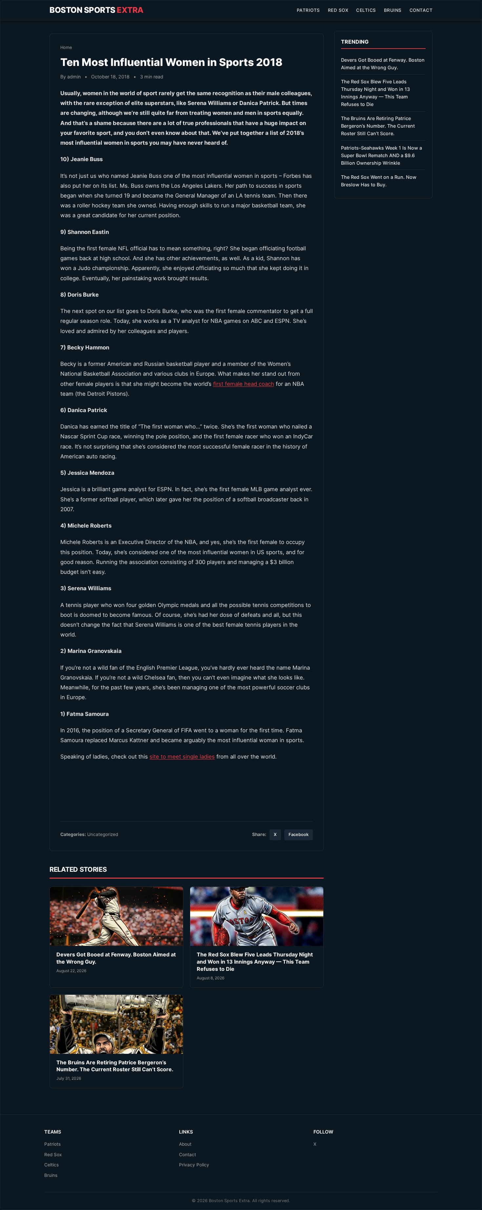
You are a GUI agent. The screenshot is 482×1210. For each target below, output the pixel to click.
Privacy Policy (194, 1164)
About (185, 1144)
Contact (421, 10)
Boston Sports (97, 10)
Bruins (393, 10)
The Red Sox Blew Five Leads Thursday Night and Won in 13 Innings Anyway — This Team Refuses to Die (255, 961)
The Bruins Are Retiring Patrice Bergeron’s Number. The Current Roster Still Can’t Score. (114, 1066)
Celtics (366, 10)
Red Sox (338, 10)
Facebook (299, 834)
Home (66, 47)
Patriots (308, 10)
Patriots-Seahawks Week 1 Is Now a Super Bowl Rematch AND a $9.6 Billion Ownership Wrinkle (381, 155)
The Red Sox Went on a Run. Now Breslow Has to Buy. (378, 180)
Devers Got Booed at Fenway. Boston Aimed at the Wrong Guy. (383, 63)
